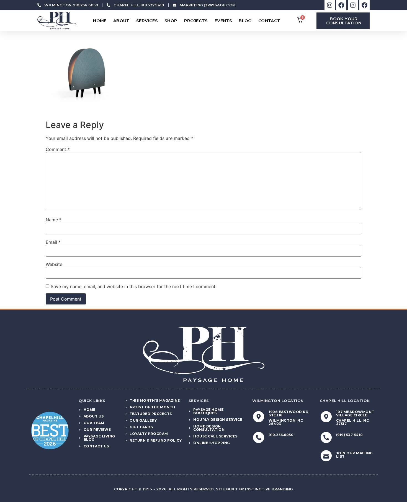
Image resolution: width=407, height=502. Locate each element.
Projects (196, 20)
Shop (170, 20)
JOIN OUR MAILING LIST (354, 455)
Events (223, 20)
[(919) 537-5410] (326, 437)
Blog (245, 20)
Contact (269, 20)
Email (53, 242)
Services (147, 20)
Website (54, 264)
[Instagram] (329, 5)
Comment (58, 149)
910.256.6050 (281, 435)
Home (100, 20)
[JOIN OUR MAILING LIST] (326, 455)
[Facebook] (341, 5)
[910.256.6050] (258, 437)
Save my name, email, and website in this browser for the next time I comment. (134, 286)
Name (53, 219)
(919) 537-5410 (349, 435)
